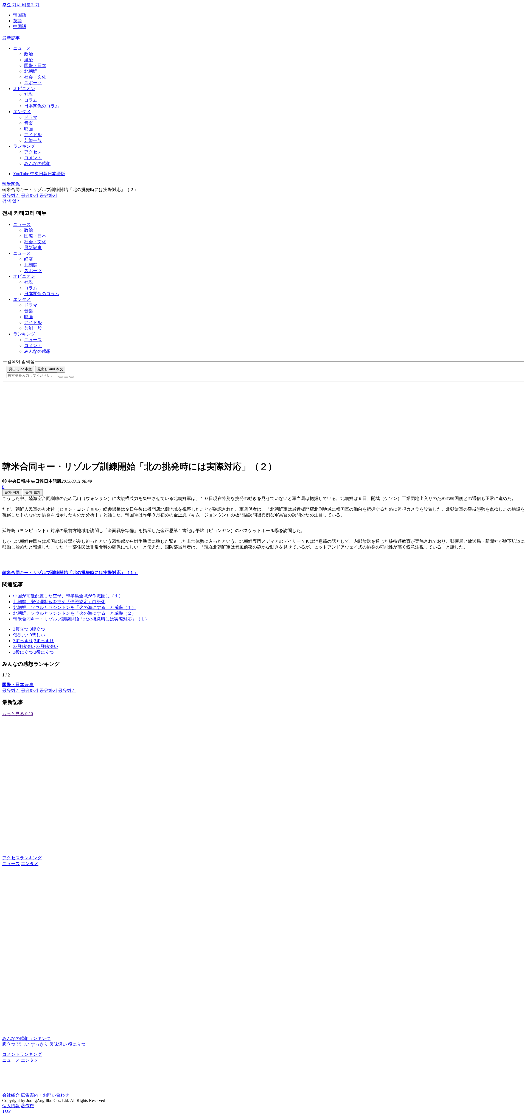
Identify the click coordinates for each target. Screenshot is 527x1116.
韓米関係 (11, 183)
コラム (30, 100)
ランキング (24, 146)
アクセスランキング (22, 857)
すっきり (39, 1044)
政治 (28, 54)
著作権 (27, 1105)
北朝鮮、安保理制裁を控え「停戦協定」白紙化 (59, 601)
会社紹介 (11, 1095)
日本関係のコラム (41, 106)
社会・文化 (35, 77)
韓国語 (19, 15)
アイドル (33, 134)
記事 (18, 684)
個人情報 (11, 1105)
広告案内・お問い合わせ (45, 1095)
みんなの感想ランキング (26, 1038)
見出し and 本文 (50, 369)
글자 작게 (12, 492)
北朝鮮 (30, 71)
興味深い (58, 1044)
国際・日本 (35, 65)
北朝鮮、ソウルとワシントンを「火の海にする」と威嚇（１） (74, 607)
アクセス (33, 152)
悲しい (23, 1044)
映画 (28, 129)
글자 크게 (33, 492)
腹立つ (8, 1044)
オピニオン (24, 88)
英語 (17, 20)
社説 (28, 94)
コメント (33, 157)
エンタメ (22, 111)
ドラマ (30, 117)
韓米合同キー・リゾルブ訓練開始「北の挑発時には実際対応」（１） (81, 619)
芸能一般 (33, 140)
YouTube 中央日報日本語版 (39, 173)
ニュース (22, 48)
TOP (6, 1111)
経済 (28, 59)
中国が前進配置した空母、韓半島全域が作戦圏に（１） (68, 596)
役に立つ (77, 1044)
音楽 (28, 123)
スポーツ (33, 82)
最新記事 (11, 38)
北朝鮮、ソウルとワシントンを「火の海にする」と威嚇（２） (74, 613)
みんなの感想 (37, 163)
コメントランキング (22, 1054)
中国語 (19, 26)
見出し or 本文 (20, 369)
